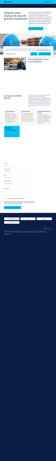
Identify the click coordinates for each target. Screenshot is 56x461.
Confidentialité (47, 50)
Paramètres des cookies (10, 53)
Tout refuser (33, 53)
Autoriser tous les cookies (44, 53)
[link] (35, 95)
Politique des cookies (41, 50)
